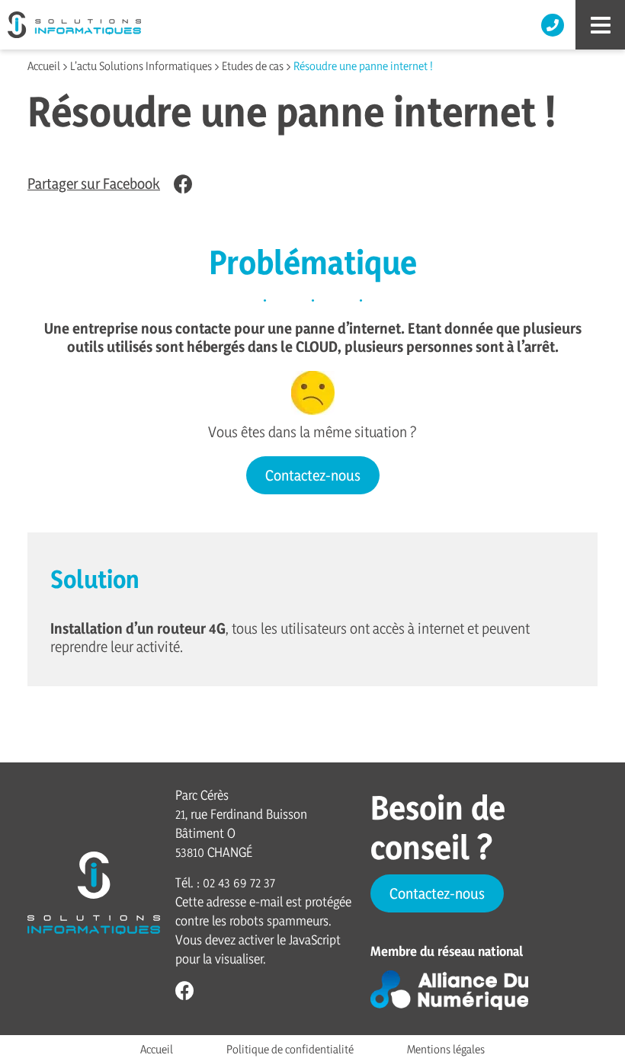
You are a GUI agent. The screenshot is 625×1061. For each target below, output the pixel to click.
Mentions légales (446, 1049)
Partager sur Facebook (93, 183)
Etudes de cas (253, 66)
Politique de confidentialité (290, 1049)
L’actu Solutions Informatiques (141, 66)
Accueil (43, 66)
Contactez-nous (313, 475)
